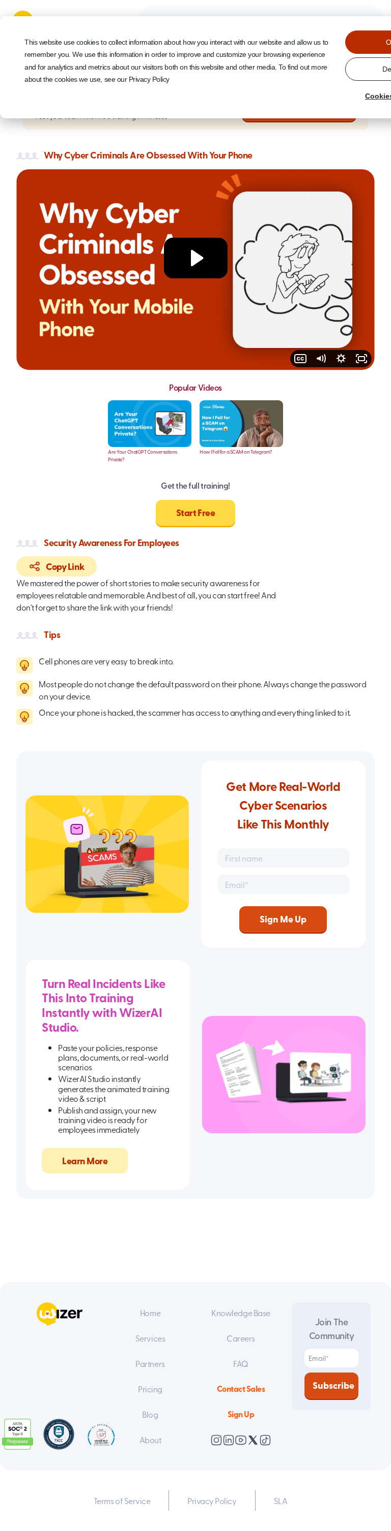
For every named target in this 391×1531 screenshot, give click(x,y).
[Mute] (321, 358)
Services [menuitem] (150, 1338)
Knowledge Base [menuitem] (240, 1312)
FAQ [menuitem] (240, 1363)
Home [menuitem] (150, 1312)
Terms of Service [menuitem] (122, 1500)
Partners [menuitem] (149, 1363)
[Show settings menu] (341, 358)
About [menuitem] (150, 1439)
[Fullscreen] (361, 358)
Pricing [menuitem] (150, 1388)
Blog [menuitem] (150, 1414)
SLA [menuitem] (281, 1500)
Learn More (84, 1160)
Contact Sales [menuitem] (241, 1388)
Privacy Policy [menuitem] (211, 1500)
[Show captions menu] (300, 358)
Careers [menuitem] (241, 1338)
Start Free (195, 512)
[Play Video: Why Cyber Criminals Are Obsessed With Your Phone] (196, 258)
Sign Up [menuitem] (241, 1414)
